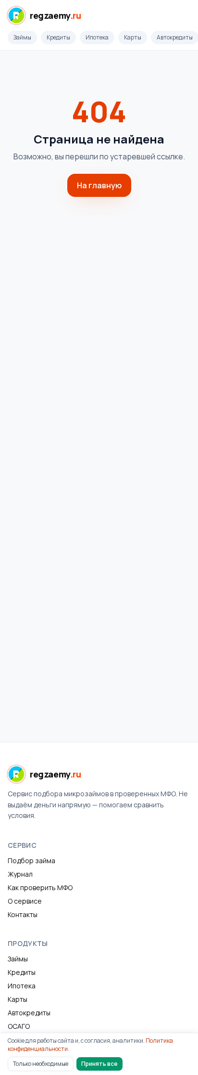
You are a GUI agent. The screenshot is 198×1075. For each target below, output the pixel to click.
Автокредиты (29, 1012)
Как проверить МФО (40, 887)
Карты (132, 37)
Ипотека (97, 37)
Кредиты (58, 37)
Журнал (20, 874)
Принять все (99, 1064)
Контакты (22, 914)
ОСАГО (19, 1026)
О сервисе (25, 901)
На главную (99, 185)
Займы (22, 37)
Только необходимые (40, 1064)
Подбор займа (31, 860)
